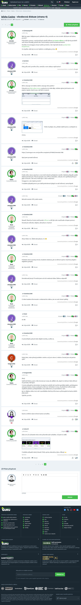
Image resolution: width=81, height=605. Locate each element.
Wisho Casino (8, 16)
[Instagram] (71, 510)
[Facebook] (65, 510)
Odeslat (70, 497)
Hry (20, 5)
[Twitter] (68, 510)
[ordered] (36, 475)
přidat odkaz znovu (35, 88)
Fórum (47, 5)
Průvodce (32, 5)
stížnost (46, 220)
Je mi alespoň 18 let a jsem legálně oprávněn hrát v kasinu (33, 578)
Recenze (54, 5)
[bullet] (38, 475)
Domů (4, 5)
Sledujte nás (67, 507)
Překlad (72, 33)
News (67, 5)
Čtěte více (57, 8)
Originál (64, 33)
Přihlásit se (60, 574)
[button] (77, 163)
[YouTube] (74, 510)
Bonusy (26, 5)
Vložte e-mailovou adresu (23, 573)
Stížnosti (40, 5)
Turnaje (61, 5)
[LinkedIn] (77, 510)
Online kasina (12, 5)
